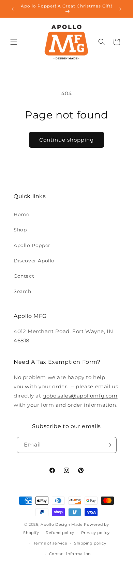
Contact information (70, 553)
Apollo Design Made (62, 524)
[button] (13, 41)
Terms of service (50, 543)
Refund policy (60, 532)
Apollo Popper (32, 245)
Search (22, 291)
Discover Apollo (34, 261)
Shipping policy (90, 543)
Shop (20, 230)
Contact (24, 276)
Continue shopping (66, 139)
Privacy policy (95, 532)
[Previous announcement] (12, 8)
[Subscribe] (108, 445)
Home (21, 214)
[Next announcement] (120, 8)
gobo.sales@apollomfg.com (80, 395)
